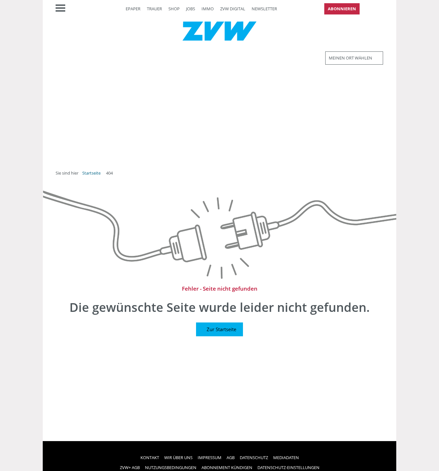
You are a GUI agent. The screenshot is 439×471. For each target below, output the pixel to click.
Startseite (91, 173)
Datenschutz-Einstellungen (288, 467)
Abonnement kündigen (227, 467)
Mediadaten (286, 457)
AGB (231, 457)
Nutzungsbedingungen (170, 467)
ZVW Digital (232, 9)
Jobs (190, 9)
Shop (174, 9)
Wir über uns (178, 457)
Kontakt (149, 457)
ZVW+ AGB (130, 467)
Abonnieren (342, 9)
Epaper (133, 9)
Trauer (154, 9)
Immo (208, 9)
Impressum (209, 457)
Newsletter (264, 9)
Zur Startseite (221, 329)
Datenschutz (254, 457)
